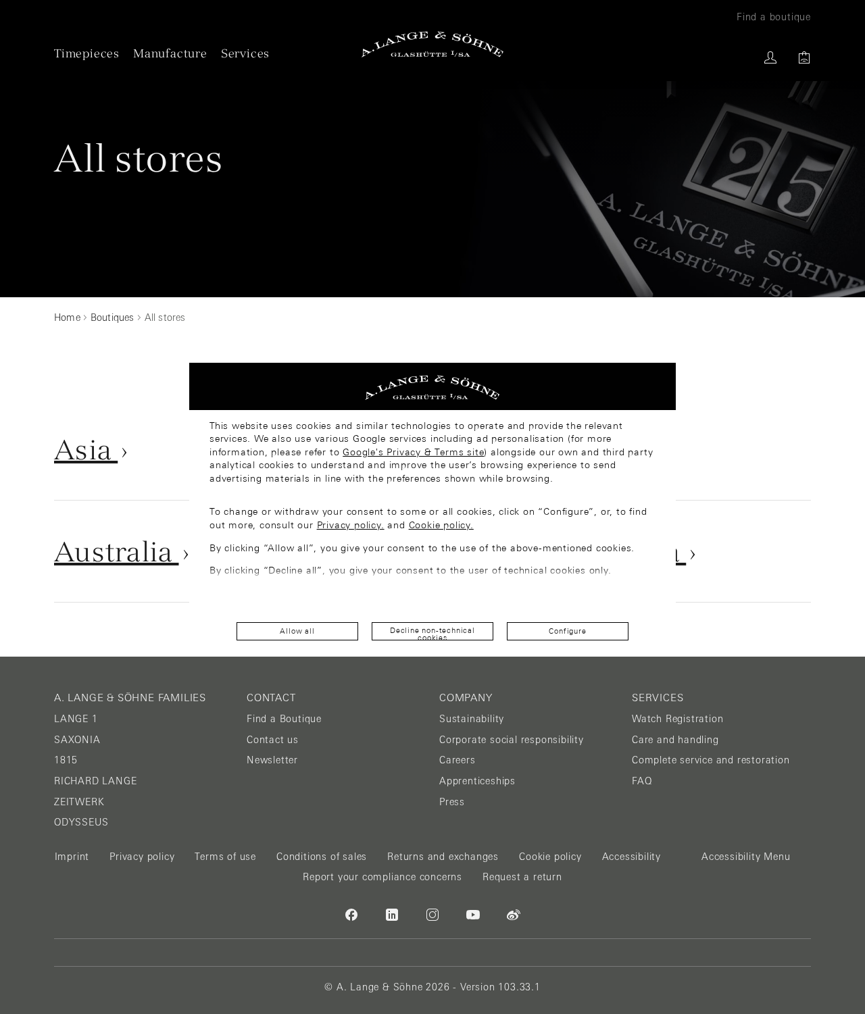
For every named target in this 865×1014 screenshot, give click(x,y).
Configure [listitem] (567, 631)
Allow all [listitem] (297, 631)
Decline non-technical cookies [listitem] (432, 633)
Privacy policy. (351, 524)
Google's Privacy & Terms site (413, 452)
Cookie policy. (441, 524)
